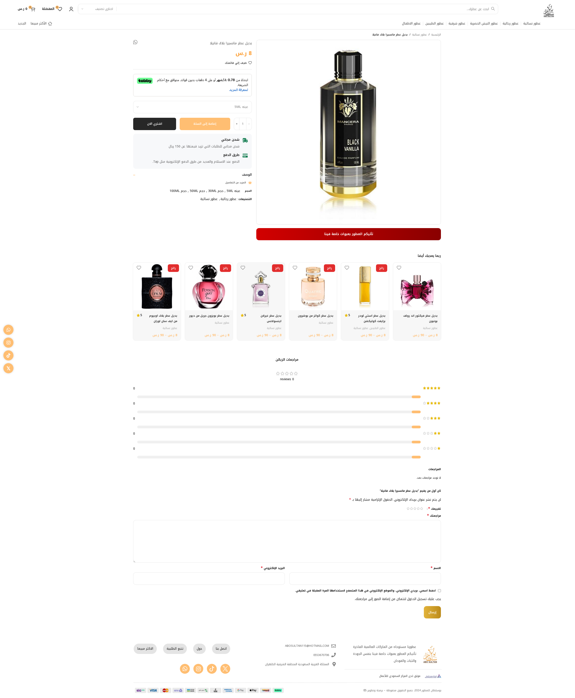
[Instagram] (198, 669)
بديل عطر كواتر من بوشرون (315, 315)
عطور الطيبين (377, 328)
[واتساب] (8, 330)
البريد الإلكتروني (273, 568)
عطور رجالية (229, 199)
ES (365, 690)
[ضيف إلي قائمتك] (399, 268)
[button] (135, 42)
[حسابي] (71, 8)
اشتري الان (154, 124)
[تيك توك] (8, 355)
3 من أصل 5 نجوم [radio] (415, 508)
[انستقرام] (8, 343)
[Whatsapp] (185, 669)
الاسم (436, 568)
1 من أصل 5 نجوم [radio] (421, 508)
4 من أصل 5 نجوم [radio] (411, 508)
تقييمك (434, 508)
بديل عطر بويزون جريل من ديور (209, 315)
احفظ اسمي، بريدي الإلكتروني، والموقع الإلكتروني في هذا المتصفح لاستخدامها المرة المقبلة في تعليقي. (365, 590)
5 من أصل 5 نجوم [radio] (408, 508)
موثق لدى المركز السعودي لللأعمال (399, 676)
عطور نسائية (419, 35)
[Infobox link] (526, 8)
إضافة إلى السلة (204, 124)
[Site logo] (548, 10)
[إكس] (8, 368)
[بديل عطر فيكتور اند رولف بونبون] (417, 286)
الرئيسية (436, 35)
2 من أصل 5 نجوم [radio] (418, 508)
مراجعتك (434, 516)
